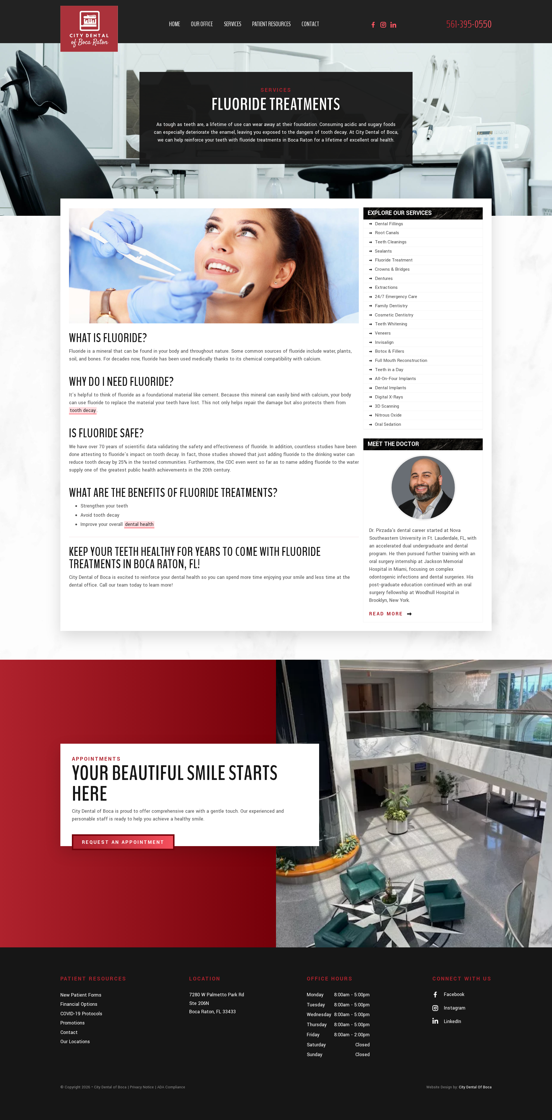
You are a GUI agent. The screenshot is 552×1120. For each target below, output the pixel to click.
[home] (89, 29)
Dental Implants (390, 388)
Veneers (383, 333)
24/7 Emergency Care (396, 296)
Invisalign (384, 342)
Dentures (384, 278)
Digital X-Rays (389, 397)
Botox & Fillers (389, 351)
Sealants (383, 251)
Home (174, 24)
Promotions (72, 1023)
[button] (201, 24)
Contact (310, 24)
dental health (139, 524)
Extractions (386, 287)
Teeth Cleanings (391, 242)
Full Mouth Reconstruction (401, 360)
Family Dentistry (391, 306)
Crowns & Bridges (392, 269)
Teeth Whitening (391, 324)
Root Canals (387, 233)
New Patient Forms (80, 995)
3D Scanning (387, 406)
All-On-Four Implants (395, 378)
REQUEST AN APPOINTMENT (123, 842)
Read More (386, 613)
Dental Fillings (389, 224)
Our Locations (75, 1041)
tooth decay (83, 410)
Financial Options (78, 1004)
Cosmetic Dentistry (394, 315)
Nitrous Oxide (388, 415)
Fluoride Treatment (394, 260)
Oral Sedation (388, 424)
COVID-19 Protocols (81, 1013)
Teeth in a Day (389, 370)
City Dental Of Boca (475, 1087)
